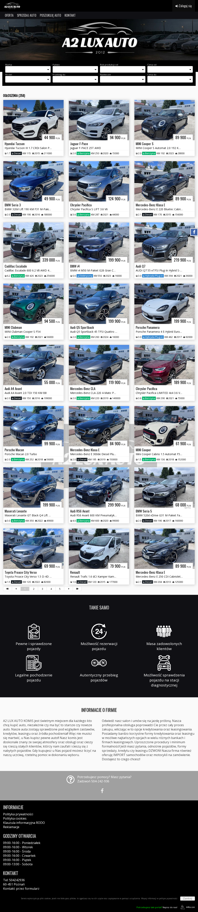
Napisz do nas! (157, 907)
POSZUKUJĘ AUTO (50, 15)
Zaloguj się (185, 5)
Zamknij (187, 898)
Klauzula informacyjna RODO (24, 823)
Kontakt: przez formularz (21, 888)
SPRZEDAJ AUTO (26, 15)
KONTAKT (70, 15)
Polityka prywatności (18, 814)
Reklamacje (11, 827)
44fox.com (190, 907)
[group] (99, 39)
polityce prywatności (168, 898)
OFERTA (9, 15)
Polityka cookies (14, 818)
